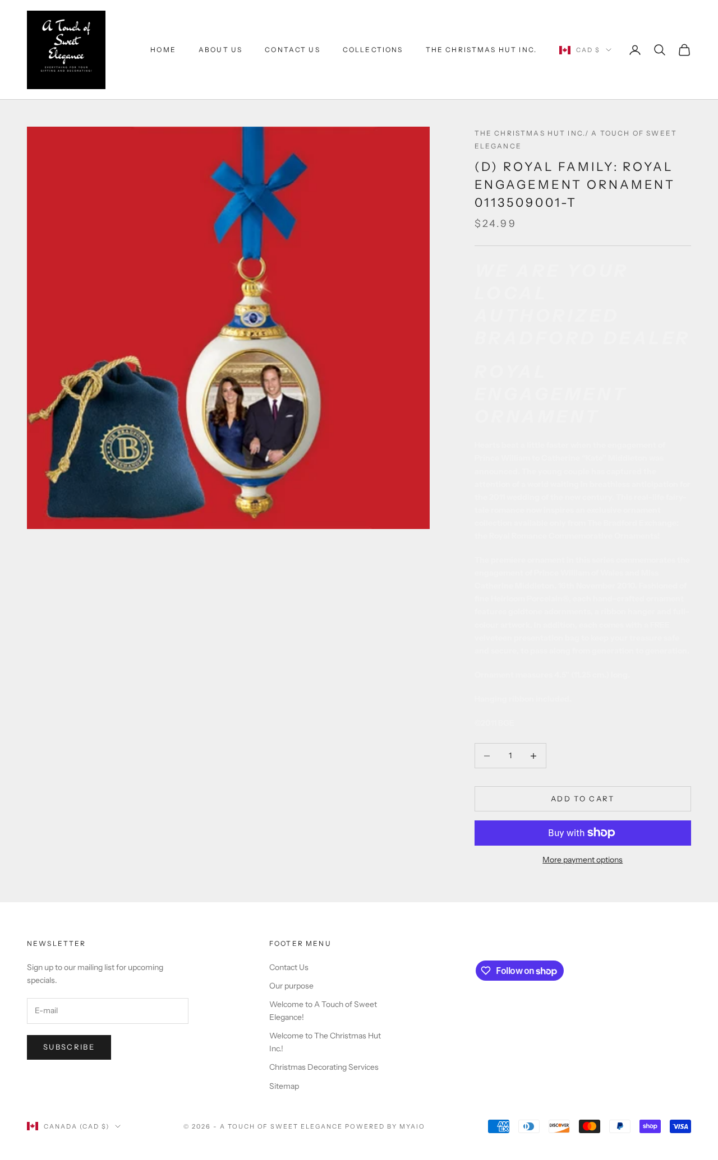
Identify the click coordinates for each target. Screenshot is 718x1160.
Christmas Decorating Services (324, 1067)
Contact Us (292, 49)
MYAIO (412, 1126)
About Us (220, 49)
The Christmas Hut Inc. (481, 49)
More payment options (582, 860)
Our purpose (291, 986)
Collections (373, 49)
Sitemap (284, 1086)
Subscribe (69, 1046)
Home (163, 49)
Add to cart (583, 798)
